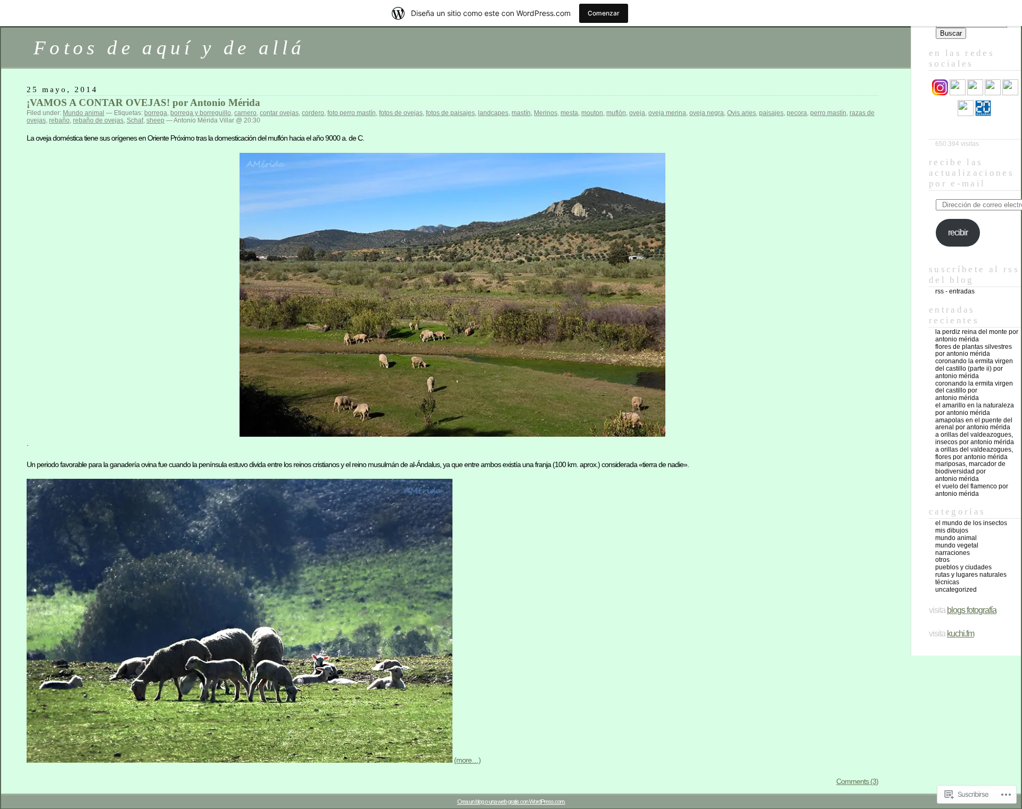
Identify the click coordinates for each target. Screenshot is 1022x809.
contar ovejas (279, 113)
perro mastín (828, 113)
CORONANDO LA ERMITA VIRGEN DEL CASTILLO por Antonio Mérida (974, 391)
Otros (942, 559)
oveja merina (667, 113)
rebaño (59, 120)
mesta (569, 113)
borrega (155, 113)
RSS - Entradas (955, 291)
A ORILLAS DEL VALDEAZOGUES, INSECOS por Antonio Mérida (974, 438)
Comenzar (604, 13)
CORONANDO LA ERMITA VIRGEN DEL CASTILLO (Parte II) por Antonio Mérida (974, 368)
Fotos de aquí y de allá (169, 48)
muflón (616, 113)
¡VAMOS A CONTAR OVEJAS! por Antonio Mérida (143, 102)
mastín (521, 113)
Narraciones (952, 553)
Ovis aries (741, 113)
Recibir (958, 232)
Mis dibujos (951, 530)
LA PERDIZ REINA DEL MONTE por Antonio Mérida (976, 335)
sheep (155, 120)
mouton (592, 113)
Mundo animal (83, 113)
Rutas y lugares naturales (971, 574)
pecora (797, 113)
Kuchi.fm (960, 633)
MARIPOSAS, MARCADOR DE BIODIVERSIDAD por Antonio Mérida (970, 471)
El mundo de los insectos (971, 523)
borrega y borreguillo (200, 113)
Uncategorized (956, 589)
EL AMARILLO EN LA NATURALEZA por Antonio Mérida (974, 409)
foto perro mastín (351, 113)
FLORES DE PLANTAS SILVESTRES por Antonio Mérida (973, 350)
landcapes (493, 113)
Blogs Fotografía (971, 610)
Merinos (545, 113)
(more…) (467, 760)
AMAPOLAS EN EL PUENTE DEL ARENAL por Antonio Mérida (973, 423)
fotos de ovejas (401, 113)
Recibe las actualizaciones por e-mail (971, 173)
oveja (637, 113)
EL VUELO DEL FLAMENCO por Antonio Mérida (971, 490)
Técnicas (947, 582)
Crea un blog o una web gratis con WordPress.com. (511, 801)
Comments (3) (857, 781)
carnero (245, 113)
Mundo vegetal (956, 545)
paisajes (771, 113)
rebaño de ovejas (98, 120)
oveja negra (706, 113)
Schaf (135, 120)
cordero (313, 113)
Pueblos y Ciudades (963, 567)
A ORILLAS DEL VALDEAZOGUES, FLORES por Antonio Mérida (974, 453)
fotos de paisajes (450, 113)
